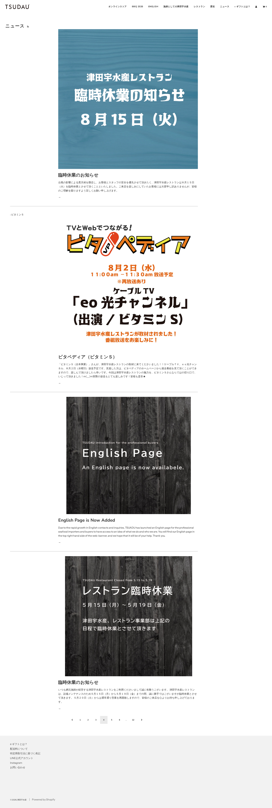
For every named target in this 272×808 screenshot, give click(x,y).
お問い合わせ (17, 767)
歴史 (212, 6)
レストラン (199, 6)
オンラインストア (117, 6)
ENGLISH (153, 6)
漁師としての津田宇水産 (176, 6)
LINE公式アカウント (21, 758)
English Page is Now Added (86, 520)
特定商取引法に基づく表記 (25, 753)
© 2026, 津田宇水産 (18, 800)
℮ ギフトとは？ (242, 6)
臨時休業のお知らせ (78, 175)
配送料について (19, 748)
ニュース (224, 6)
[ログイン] (256, 6)
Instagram (16, 762)
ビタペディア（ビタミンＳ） (87, 357)
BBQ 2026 (137, 6)
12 (133, 720)
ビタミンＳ (17, 214)
